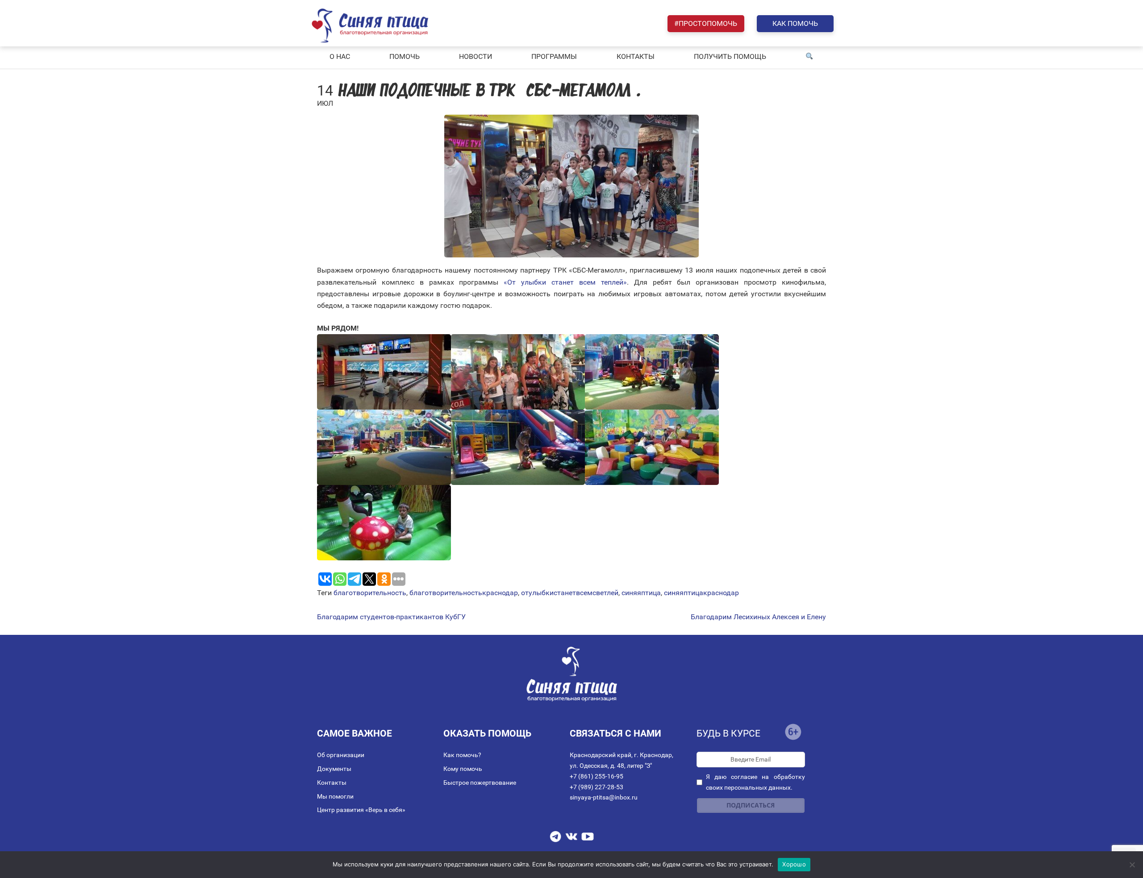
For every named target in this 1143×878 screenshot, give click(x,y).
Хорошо (794, 864)
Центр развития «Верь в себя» (361, 809)
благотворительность (370, 592)
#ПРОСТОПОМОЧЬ (705, 23)
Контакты (331, 782)
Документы (334, 768)
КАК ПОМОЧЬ (795, 23)
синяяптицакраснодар (701, 592)
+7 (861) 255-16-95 (596, 776)
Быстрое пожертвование (479, 782)
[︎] (809, 57)
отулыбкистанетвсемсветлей (569, 592)
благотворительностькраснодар (463, 592)
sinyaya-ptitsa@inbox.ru (604, 797)
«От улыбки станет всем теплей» (565, 282)
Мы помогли (335, 796)
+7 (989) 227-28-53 (596, 787)
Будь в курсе (728, 733)
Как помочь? (462, 754)
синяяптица (641, 592)
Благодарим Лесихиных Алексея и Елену (758, 617)
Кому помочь (462, 768)
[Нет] (1131, 864)
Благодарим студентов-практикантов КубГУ (391, 617)
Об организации (340, 754)
